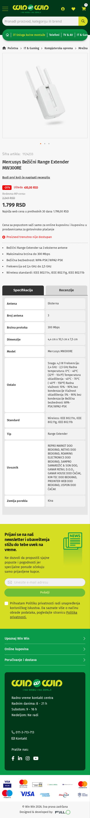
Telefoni (54, 35)
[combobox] (45, 21)
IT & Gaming (31, 48)
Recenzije (66, 290)
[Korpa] (84, 8)
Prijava (63, 9)
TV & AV (68, 35)
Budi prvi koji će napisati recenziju (26, 177)
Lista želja (73, 9)
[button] (41, 143)
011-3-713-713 (24, 732)
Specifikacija (23, 290)
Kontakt (21, 739)
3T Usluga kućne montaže (29, 35)
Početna (13, 48)
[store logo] (31, 9)
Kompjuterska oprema (59, 48)
